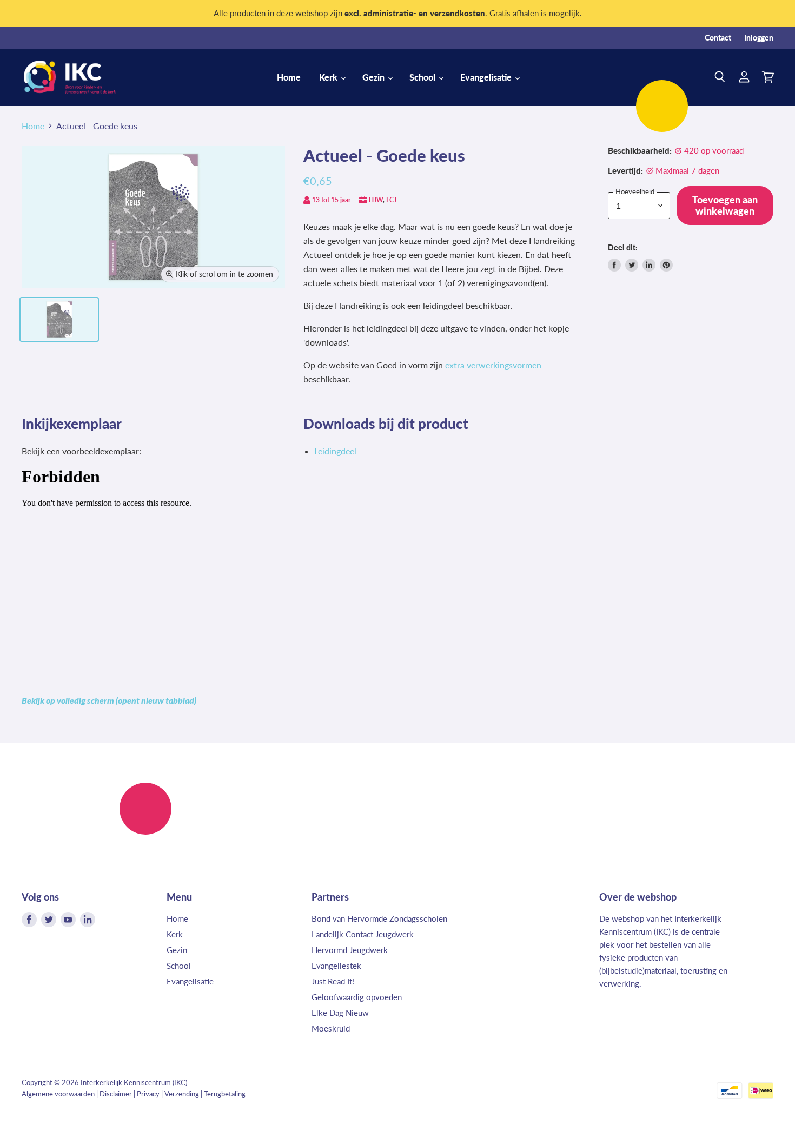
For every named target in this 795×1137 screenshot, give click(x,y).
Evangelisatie (487, 77)
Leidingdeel (335, 451)
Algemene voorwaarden (58, 1093)
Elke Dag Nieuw (340, 1012)
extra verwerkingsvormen (493, 365)
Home (289, 77)
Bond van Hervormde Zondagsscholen (379, 918)
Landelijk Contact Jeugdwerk (363, 934)
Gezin (374, 77)
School (423, 77)
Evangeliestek (336, 965)
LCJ (391, 200)
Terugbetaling (225, 1093)
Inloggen (758, 38)
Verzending (181, 1093)
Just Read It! (333, 981)
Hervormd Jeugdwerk (350, 950)
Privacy (148, 1093)
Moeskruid (331, 1028)
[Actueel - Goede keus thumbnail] (59, 319)
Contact (718, 38)
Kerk (329, 77)
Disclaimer (116, 1093)
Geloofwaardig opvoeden (357, 997)
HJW (376, 200)
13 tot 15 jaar (331, 200)
